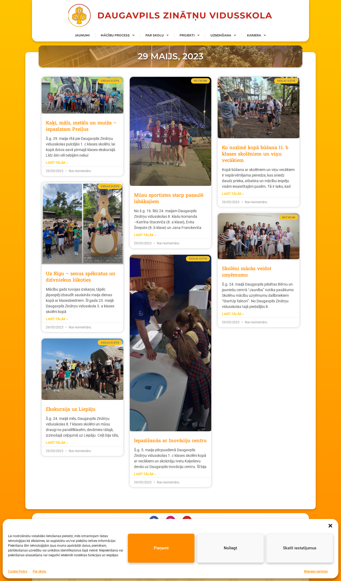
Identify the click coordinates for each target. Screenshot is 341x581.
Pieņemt (161, 548)
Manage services (316, 571)
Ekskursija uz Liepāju (70, 409)
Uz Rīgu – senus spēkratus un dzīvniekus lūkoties (80, 276)
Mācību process (115, 35)
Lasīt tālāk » (57, 163)
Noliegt (230, 548)
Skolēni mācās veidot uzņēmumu (246, 271)
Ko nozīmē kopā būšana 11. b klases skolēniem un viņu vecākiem (255, 153)
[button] (330, 525)
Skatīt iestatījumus (299, 548)
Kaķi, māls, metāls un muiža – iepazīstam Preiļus (81, 125)
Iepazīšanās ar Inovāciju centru (170, 440)
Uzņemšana (220, 35)
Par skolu (39, 571)
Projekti (187, 35)
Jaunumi (82, 35)
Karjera (254, 35)
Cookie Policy (17, 571)
